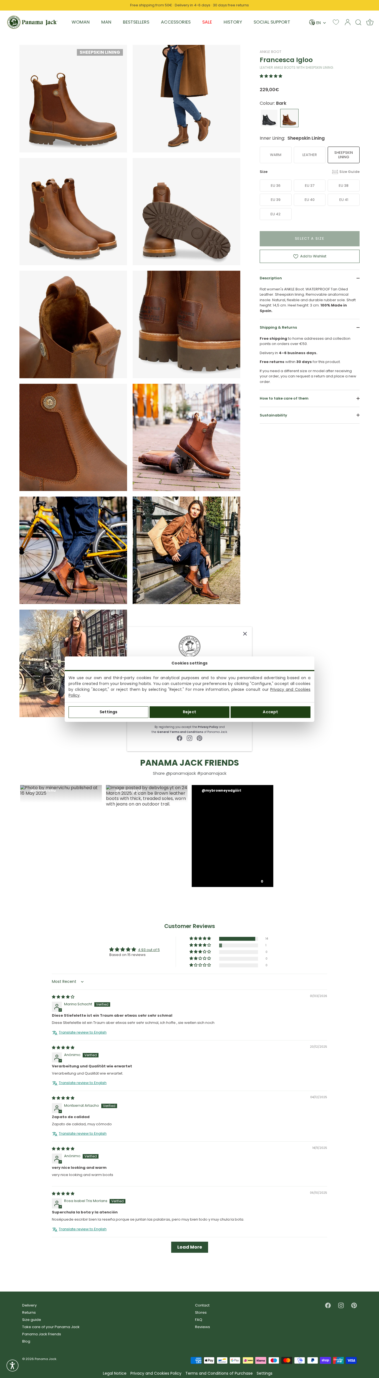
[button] (271, 76)
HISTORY (233, 22)
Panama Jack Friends (41, 1334)
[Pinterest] (199, 738)
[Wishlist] (336, 22)
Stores (201, 1312)
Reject (189, 712)
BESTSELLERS (136, 22)
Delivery (29, 1305)
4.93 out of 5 (149, 949)
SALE (207, 22)
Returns (29, 1312)
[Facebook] (179, 738)
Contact (202, 1305)
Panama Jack (45, 1359)
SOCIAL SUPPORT (272, 22)
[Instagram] (189, 738)
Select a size (310, 238)
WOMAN (81, 22)
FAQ (198, 1319)
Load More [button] (189, 1247)
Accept (270, 712)
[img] (63, 996)
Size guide (31, 1319)
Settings (108, 712)
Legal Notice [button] (115, 1373)
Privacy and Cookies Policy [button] (155, 1373)
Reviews (202, 1327)
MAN (106, 22)
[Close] (245, 634)
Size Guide (349, 171)
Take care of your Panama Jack (51, 1327)
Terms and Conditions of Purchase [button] (219, 1373)
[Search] (358, 22)
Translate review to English (83, 1032)
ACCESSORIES (176, 22)
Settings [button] (264, 1373)
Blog (26, 1341)
